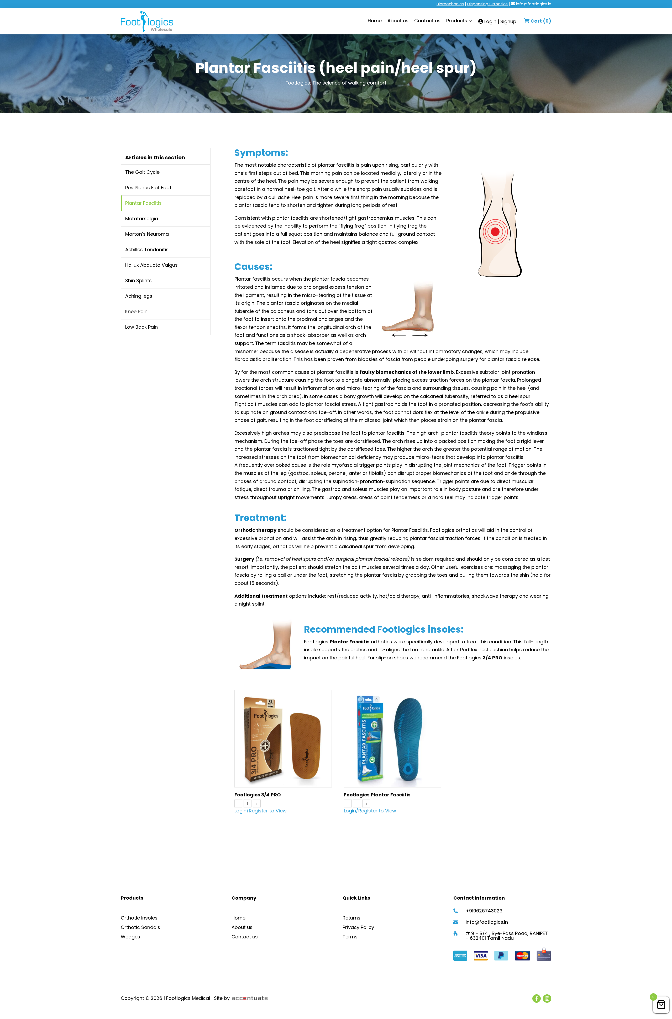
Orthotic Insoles (139, 918)
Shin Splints (138, 280)
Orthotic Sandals (140, 927)
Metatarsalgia (141, 218)
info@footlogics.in (533, 4)
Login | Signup (499, 22)
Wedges (130, 936)
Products (456, 21)
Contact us (427, 21)
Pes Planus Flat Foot (148, 187)
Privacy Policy (358, 927)
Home (375, 21)
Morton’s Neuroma (147, 234)
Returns (351, 918)
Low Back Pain (141, 327)
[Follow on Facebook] (536, 998)
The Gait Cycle (142, 172)
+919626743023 (484, 910)
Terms (350, 936)
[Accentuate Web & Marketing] (249, 998)
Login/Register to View (260, 810)
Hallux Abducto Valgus (151, 265)
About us (397, 21)
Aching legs (138, 296)
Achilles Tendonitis (147, 249)
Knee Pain (136, 311)
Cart (541, 21)
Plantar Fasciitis (143, 203)
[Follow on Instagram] (547, 998)
